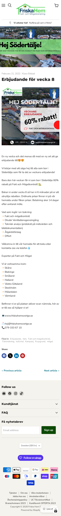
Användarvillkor (37, 496)
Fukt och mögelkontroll (39, 338)
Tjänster (13, 492)
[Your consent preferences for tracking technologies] (55, 510)
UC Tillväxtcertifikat (40, 499)
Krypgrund (40, 341)
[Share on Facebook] (4, 355)
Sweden (29, 445)
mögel (50, 341)
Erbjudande (15, 338)
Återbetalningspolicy (17, 499)
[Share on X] (10, 355)
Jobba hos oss (19, 496)
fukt (25, 338)
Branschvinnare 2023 (15, 503)
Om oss (23, 492)
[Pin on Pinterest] (22, 355)
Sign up (48, 430)
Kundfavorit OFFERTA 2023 (42, 503)
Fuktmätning (8, 341)
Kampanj (29, 341)
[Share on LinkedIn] (16, 355)
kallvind (20, 341)
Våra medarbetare (39, 492)
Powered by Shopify (30, 510)
